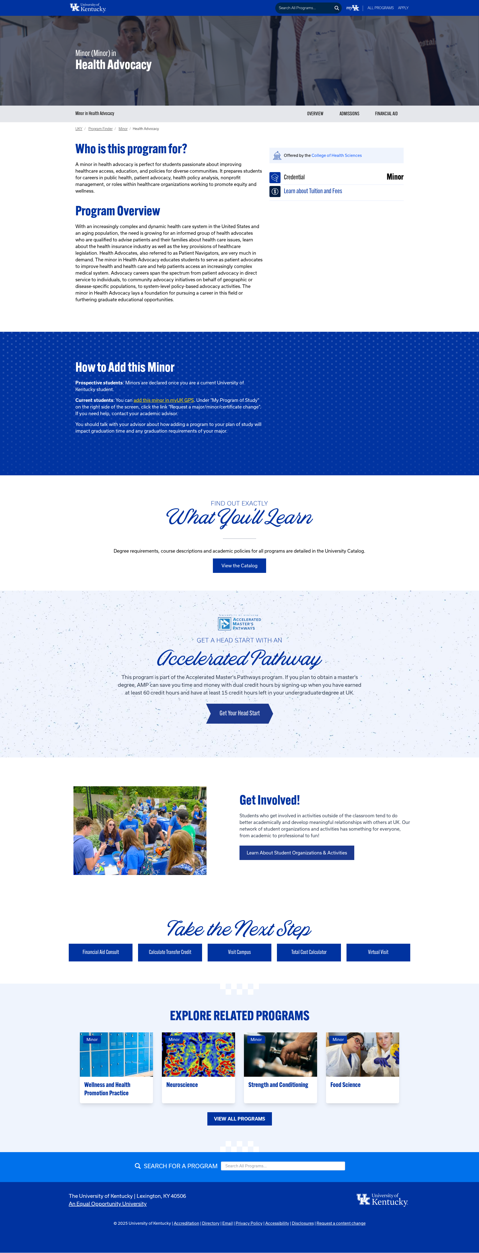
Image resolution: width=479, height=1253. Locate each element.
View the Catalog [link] (239, 565)
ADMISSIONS (349, 114)
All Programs (381, 8)
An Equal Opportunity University (108, 1204)
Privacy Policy (249, 1223)
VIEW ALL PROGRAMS (239, 1118)
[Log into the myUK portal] (353, 8)
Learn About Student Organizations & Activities (297, 852)
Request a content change (341, 1223)
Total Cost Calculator (309, 952)
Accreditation (186, 1223)
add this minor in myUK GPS (164, 400)
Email (227, 1223)
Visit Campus (239, 952)
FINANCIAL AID (386, 114)
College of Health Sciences (337, 155)
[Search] (336, 8)
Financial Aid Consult (101, 952)
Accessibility (277, 1223)
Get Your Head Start (240, 713)
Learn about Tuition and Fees (313, 191)
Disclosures (303, 1223)
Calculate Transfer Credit (170, 952)
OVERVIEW (315, 114)
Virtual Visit (378, 952)
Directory (211, 1223)
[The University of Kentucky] (382, 1199)
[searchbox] (304, 8)
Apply (403, 8)
